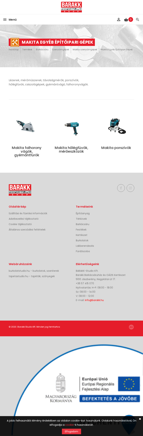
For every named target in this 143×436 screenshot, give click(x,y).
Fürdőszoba (83, 251)
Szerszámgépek (60, 49)
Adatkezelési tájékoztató (24, 219)
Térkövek (81, 219)
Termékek (27, 49)
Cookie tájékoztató (20, 224)
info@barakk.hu (94, 300)
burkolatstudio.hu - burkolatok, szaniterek (34, 271)
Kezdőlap (14, 49)
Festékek (81, 229)
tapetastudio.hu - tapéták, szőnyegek (32, 276)
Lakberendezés (85, 246)
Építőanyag (83, 213)
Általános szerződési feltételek (27, 229)
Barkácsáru (42, 49)
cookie (69, 425)
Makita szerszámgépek (85, 49)
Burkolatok (82, 240)
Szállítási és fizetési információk (28, 213)
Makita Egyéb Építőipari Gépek (117, 49)
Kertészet (81, 235)
